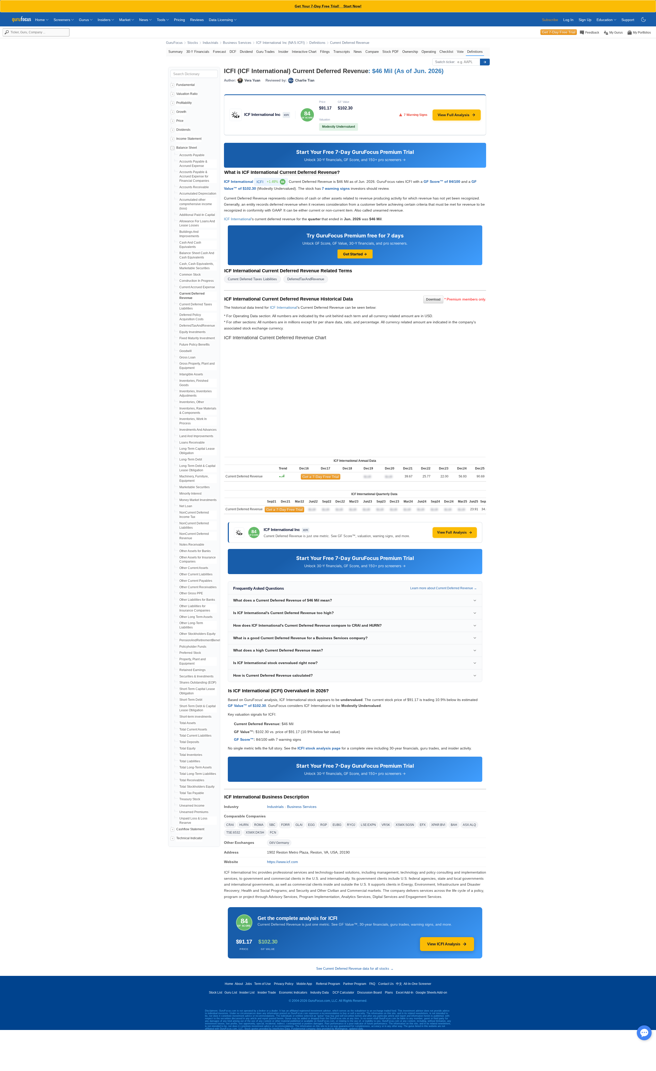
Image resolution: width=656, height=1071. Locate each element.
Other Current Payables (195, 581)
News (144, 20)
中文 (399, 984)
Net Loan (185, 506)
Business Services (237, 43)
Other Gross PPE (191, 593)
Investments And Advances (198, 430)
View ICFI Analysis (443, 944)
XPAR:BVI (438, 825)
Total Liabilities (189, 761)
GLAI (298, 825)
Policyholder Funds (192, 646)
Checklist (446, 52)
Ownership (410, 52)
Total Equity (187, 748)
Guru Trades (265, 52)
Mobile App (304, 984)
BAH (454, 825)
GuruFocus (174, 43)
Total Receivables (191, 780)
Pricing (179, 20)
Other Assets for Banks (195, 551)
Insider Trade (267, 992)
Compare (372, 52)
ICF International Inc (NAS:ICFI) (280, 43)
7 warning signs (336, 188)
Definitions (317, 43)
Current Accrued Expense (197, 287)
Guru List (230, 992)
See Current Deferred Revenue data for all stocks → (355, 968)
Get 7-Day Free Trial (558, 32)
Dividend (246, 52)
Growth (181, 112)
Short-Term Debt (190, 700)
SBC (272, 825)
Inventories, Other (191, 402)
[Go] (485, 62)
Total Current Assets (193, 729)
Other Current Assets (193, 568)
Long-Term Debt (190, 459)
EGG (311, 825)
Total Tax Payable (191, 793)
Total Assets (187, 723)
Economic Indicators (293, 992)
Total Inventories (190, 755)
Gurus (84, 20)
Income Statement (188, 139)
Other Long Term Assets (195, 617)
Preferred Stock (190, 653)
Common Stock (190, 274)
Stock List (215, 992)
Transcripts (341, 52)
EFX (423, 825)
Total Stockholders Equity (196, 786)
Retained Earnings (192, 670)
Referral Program (328, 984)
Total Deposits (189, 742)
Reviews (197, 20)
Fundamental (185, 85)
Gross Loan (187, 357)
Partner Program (354, 984)
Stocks (192, 43)
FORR (285, 825)
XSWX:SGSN (405, 825)
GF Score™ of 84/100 (442, 181)
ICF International (238, 181)
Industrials (210, 43)
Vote (460, 52)
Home (40, 20)
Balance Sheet (186, 147)
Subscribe (550, 20)
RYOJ (351, 825)
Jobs (248, 984)
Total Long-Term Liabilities (197, 774)
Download (433, 299)
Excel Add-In (404, 992)
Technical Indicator (189, 838)
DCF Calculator (343, 992)
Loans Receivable (192, 442)
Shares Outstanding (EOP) (197, 682)
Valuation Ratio (187, 94)
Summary (175, 52)
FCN (273, 832)
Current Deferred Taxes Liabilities (252, 279)
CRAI (230, 825)
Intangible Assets (191, 374)
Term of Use (262, 984)
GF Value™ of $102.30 (247, 706)
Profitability (184, 103)
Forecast (219, 52)
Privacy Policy (283, 984)
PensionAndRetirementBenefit (200, 640)
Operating (429, 52)
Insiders (104, 20)
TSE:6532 (233, 832)
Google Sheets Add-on (431, 992)
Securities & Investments (196, 676)
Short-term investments (195, 716)
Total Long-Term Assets (195, 767)
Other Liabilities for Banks (197, 600)
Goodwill (185, 351)
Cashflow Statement (190, 829)
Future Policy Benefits (194, 344)
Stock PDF (390, 52)
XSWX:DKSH (255, 832)
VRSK (386, 825)
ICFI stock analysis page (319, 748)
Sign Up (585, 20)
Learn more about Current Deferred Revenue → (443, 588)
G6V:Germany (279, 843)
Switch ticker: (445, 62)
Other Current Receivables (198, 587)
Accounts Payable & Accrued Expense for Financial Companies (194, 176)
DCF (233, 52)
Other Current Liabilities (195, 574)
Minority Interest (190, 493)
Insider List (246, 992)
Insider (283, 52)
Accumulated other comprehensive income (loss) (195, 204)
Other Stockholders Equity (197, 634)
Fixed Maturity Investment (197, 338)
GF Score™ (244, 739)
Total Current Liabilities (195, 735)
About (239, 984)
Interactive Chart (304, 52)
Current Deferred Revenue (349, 43)
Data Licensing (221, 20)
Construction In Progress (196, 281)
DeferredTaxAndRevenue (197, 325)
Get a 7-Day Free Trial (320, 477)
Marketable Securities (194, 487)
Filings (325, 52)
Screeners (62, 20)
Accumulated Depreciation (197, 193)
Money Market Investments (198, 500)
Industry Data (319, 992)
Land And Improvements (196, 436)
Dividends (183, 130)
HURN (244, 825)
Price (179, 121)
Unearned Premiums (193, 812)
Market (125, 20)
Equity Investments (192, 332)
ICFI (270, 182)
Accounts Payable (191, 155)
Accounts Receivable (194, 187)
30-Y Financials (197, 52)
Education (605, 20)
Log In (568, 20)
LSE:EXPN (368, 825)
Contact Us (386, 984)
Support (627, 20)
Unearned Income (191, 805)
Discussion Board (369, 992)
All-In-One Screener (417, 984)
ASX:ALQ (469, 825)
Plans (389, 992)
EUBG (337, 825)
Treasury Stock (189, 799)
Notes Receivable (191, 544)
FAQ (372, 984)
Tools (161, 20)
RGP (323, 825)
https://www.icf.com (282, 862)
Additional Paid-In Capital (197, 215)
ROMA (258, 825)
